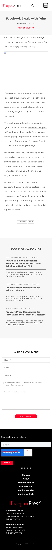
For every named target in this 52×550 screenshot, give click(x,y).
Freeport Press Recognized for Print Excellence (23, 289)
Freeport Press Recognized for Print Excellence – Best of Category (25, 313)
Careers (26, 475)
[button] (32, 5)
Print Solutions (26, 486)
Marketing (23, 28)
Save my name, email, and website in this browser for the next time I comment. (23, 384)
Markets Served (26, 483)
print (31, 222)
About (26, 479)
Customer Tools (26, 494)
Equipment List (26, 490)
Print (31, 28)
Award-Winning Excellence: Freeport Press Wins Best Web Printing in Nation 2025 (23, 263)
